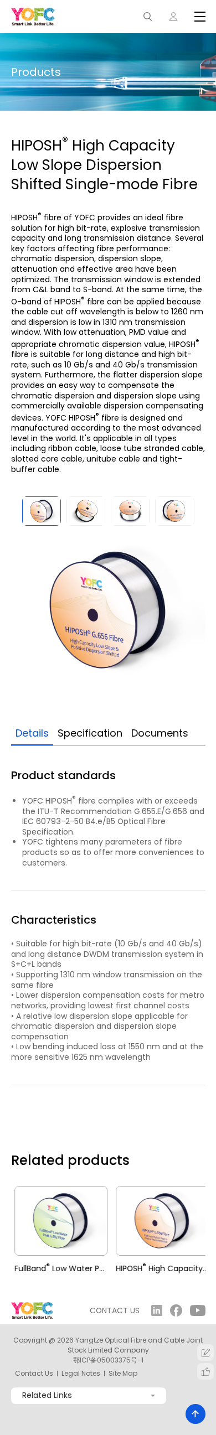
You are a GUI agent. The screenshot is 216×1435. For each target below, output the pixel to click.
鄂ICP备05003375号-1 (108, 1360)
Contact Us (34, 1373)
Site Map (123, 1373)
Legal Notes (80, 1373)
